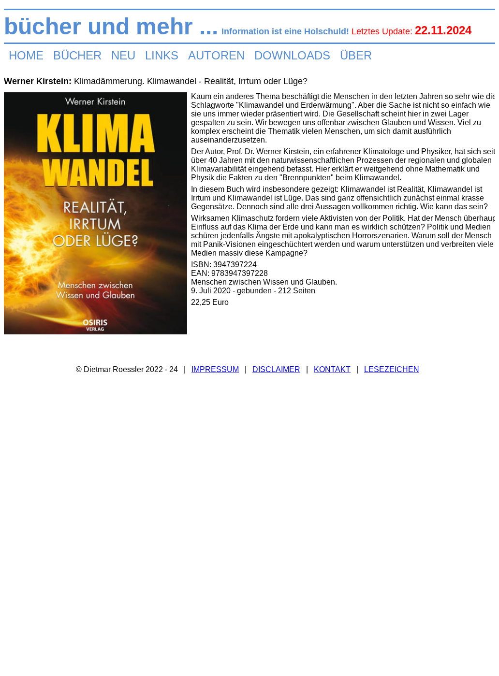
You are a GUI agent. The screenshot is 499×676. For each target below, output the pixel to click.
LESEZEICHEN (391, 369)
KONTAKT (332, 369)
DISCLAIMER (276, 369)
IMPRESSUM (215, 369)
